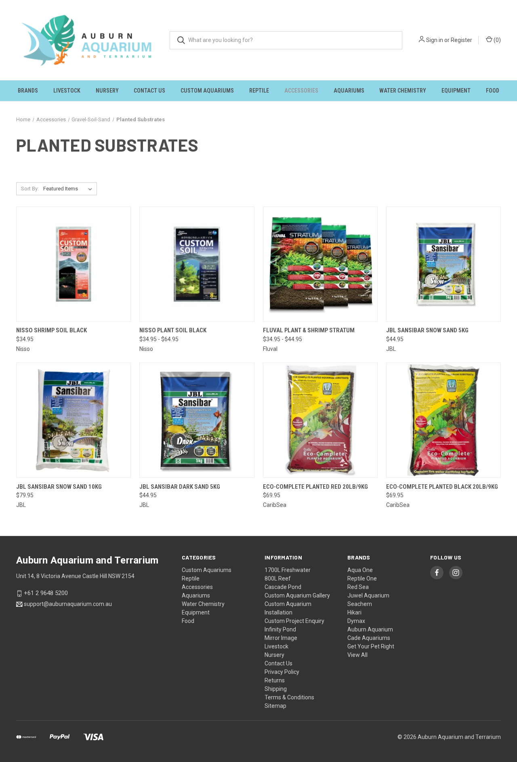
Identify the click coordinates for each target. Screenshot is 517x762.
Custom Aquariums (207, 90)
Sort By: (30, 189)
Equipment (456, 90)
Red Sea (358, 587)
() (496, 40)
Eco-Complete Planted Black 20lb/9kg (442, 486)
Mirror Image (281, 638)
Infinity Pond (280, 629)
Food (492, 90)
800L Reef (278, 578)
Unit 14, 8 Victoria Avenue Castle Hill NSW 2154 (75, 576)
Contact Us (149, 90)
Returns (275, 680)
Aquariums (349, 90)
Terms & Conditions (289, 697)
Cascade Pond (283, 587)
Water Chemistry (402, 90)
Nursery (107, 90)
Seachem (359, 604)
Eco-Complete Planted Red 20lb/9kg (315, 486)
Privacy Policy (282, 672)
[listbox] (69, 189)
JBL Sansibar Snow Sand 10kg (59, 486)
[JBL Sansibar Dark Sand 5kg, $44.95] (196, 420)
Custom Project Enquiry (294, 621)
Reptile (259, 90)
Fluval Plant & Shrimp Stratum (309, 330)
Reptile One (362, 578)
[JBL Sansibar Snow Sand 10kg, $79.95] (73, 420)
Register (461, 40)
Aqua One (360, 570)
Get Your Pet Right (370, 646)
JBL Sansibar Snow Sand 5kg (427, 330)
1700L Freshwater (288, 570)
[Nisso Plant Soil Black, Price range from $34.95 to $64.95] (196, 264)
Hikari (354, 612)
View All (357, 655)
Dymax (356, 621)
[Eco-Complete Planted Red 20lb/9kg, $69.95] (320, 420)
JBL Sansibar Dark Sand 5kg (179, 486)
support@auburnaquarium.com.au (68, 604)
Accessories (301, 90)
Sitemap (275, 706)
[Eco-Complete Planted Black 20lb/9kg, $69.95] (443, 420)
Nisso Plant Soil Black (172, 330)
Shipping (276, 689)
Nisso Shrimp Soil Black (51, 330)
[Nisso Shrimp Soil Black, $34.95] (73, 264)
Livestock (66, 90)
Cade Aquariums (368, 638)
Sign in (434, 40)
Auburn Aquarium (370, 629)
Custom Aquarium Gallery (297, 595)
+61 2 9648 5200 (46, 593)
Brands (28, 90)
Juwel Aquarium (368, 595)
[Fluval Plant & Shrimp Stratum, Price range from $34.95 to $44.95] (320, 264)
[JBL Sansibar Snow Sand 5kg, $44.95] (443, 264)
